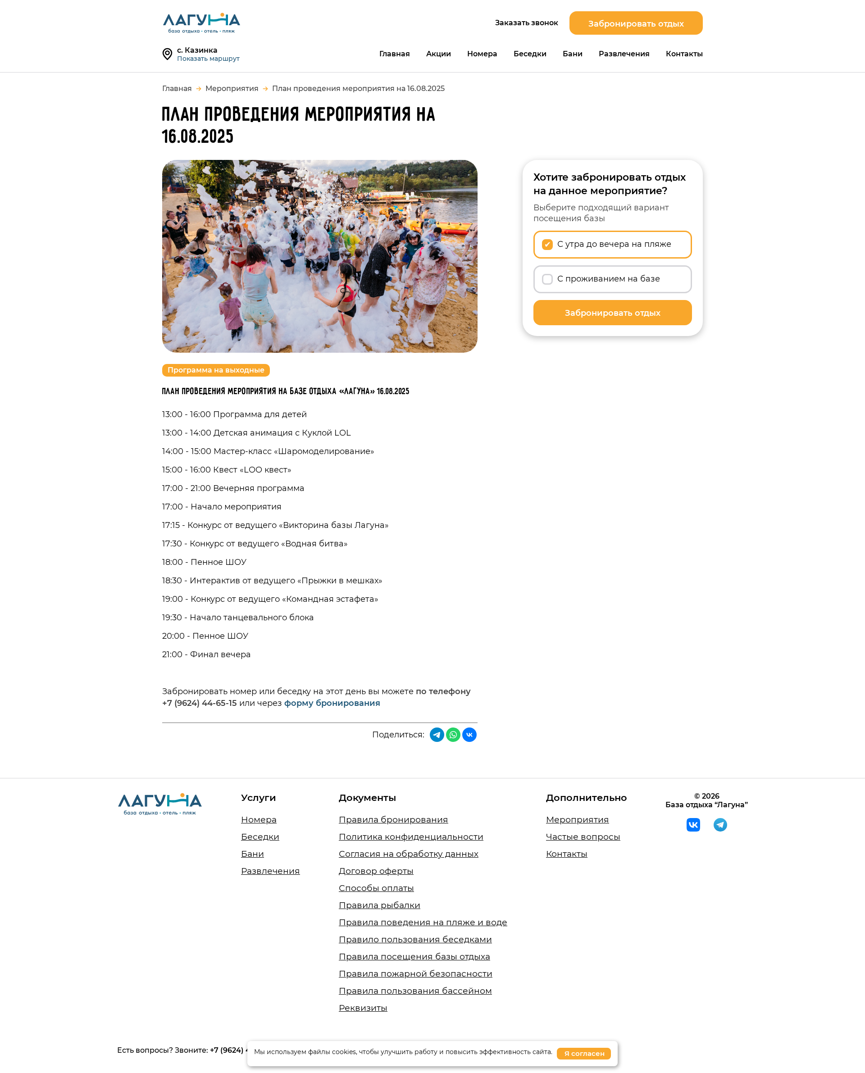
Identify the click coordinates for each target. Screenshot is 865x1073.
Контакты (684, 54)
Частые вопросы (583, 837)
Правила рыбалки (379, 905)
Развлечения (624, 54)
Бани (573, 54)
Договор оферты (376, 871)
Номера (482, 54)
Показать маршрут (208, 58)
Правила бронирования (393, 819)
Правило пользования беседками (415, 939)
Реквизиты (363, 1008)
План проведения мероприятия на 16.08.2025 (358, 88)
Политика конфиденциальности (411, 837)
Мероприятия (232, 88)
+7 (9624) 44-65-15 (243, 1050)
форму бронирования (332, 703)
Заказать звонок (526, 22)
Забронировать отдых (636, 24)
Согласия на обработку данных (408, 854)
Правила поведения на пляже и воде (423, 922)
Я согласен (585, 1053)
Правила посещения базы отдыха (414, 956)
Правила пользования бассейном (415, 991)
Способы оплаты (376, 888)
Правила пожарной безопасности (415, 973)
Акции (438, 54)
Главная (394, 54)
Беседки (530, 54)
